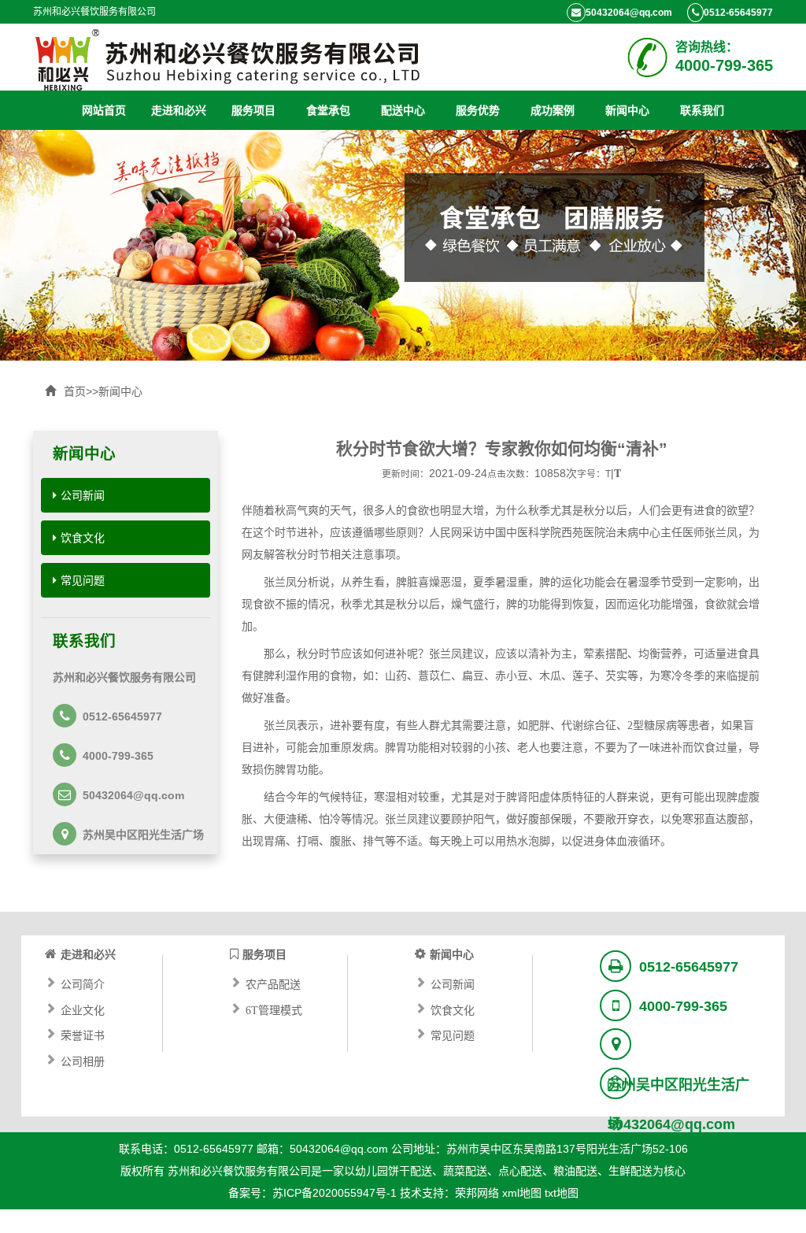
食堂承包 (328, 110)
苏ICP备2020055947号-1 (334, 1193)
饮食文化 (83, 537)
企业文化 (83, 1008)
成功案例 (553, 110)
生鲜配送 (630, 1170)
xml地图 (522, 1193)
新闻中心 (627, 110)
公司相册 (83, 1059)
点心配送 (520, 1170)
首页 (75, 391)
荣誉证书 (83, 1034)
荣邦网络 (477, 1193)
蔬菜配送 (465, 1170)
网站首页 (104, 110)
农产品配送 (273, 982)
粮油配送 (575, 1170)
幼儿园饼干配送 (393, 1170)
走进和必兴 (178, 110)
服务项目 (253, 110)
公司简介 (83, 982)
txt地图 (562, 1193)
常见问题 (83, 580)
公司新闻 (83, 495)
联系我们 (702, 110)
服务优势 (478, 110)
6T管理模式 (274, 1008)
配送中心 (403, 110)
